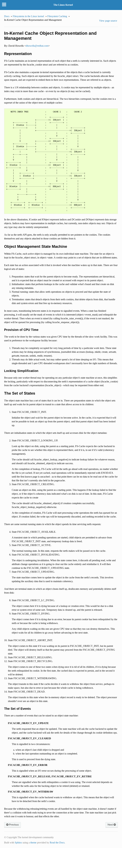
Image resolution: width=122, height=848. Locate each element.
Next (111, 824)
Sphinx (18, 842)
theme (33, 842)
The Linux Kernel (63, 4)
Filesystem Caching (57, 16)
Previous (13, 824)
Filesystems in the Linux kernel (28, 16)
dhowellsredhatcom (37, 45)
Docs (6, 16)
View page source (108, 20)
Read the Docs (57, 842)
